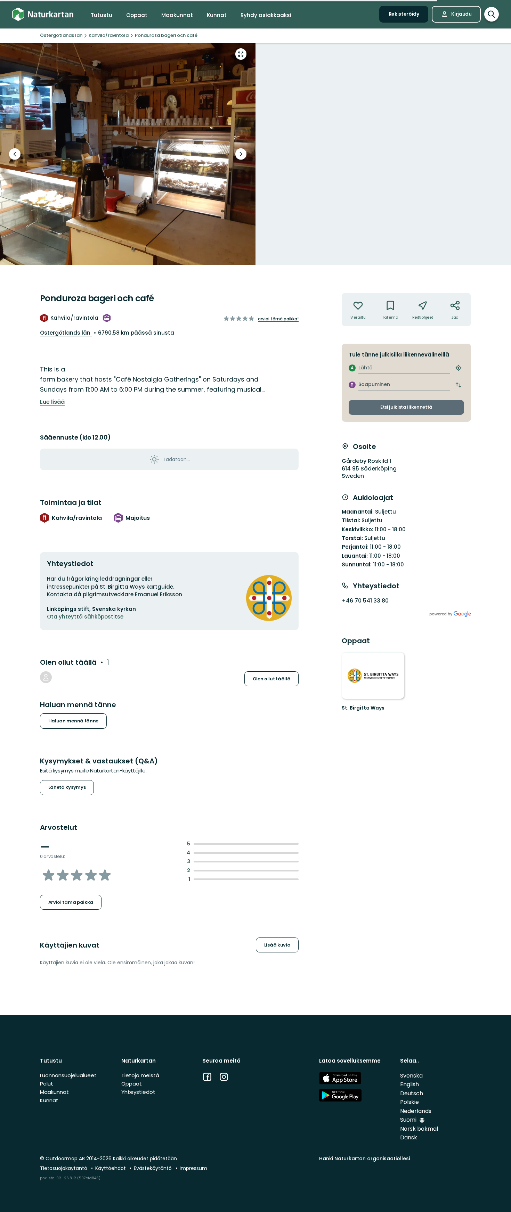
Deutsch (411, 1093)
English (409, 1084)
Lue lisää (52, 402)
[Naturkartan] (42, 14)
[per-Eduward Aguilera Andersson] (46, 677)
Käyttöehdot (111, 1168)
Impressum (193, 1168)
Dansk (408, 1137)
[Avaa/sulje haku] (491, 14)
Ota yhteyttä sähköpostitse (85, 616)
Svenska (411, 1076)
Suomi (409, 1120)
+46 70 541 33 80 (365, 601)
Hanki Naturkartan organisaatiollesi (364, 1158)
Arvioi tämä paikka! (278, 319)
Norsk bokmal (419, 1129)
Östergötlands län (66, 332)
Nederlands (415, 1111)
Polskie (409, 1102)
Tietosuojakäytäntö (64, 1168)
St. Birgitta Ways (363, 707)
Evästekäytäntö (153, 1168)
